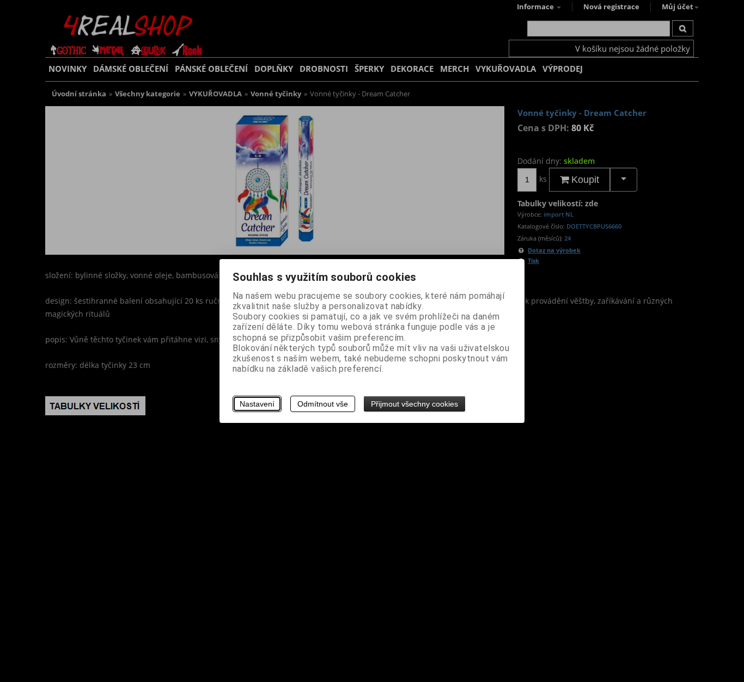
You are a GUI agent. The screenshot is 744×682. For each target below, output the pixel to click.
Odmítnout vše (322, 404)
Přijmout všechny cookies (414, 404)
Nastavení (257, 404)
